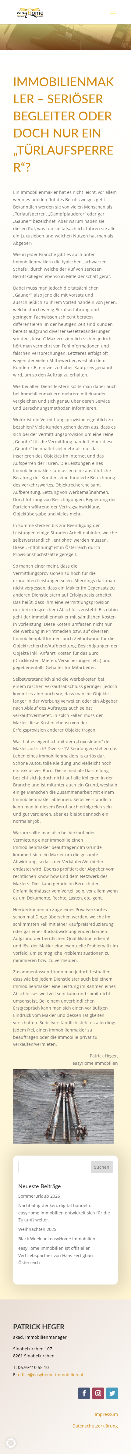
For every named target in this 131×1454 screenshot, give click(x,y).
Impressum (106, 1414)
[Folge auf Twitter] (112, 1393)
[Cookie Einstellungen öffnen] (11, 1446)
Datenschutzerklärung (95, 1426)
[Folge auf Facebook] (84, 1393)
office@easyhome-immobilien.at (50, 1374)
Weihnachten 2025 (37, 1229)
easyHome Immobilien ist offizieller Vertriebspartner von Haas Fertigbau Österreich (55, 1255)
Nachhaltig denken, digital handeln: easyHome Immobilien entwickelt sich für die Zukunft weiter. (64, 1213)
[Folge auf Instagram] (98, 1393)
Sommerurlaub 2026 (39, 1196)
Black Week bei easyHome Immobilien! (57, 1239)
